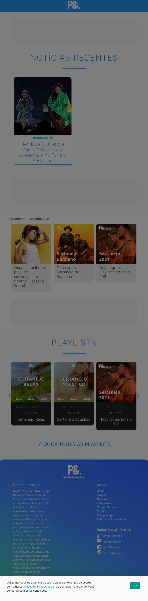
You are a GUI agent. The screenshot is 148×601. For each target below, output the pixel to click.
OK (135, 585)
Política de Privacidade (37, 586)
